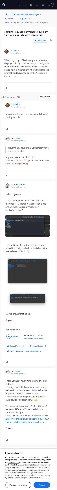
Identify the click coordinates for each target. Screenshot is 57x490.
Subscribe (41, 40)
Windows (9, 18)
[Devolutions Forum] (3, 4)
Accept (42, 485)
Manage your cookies (18, 485)
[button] (52, 97)
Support (23, 18)
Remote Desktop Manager (28, 14)
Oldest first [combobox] (45, 96)
